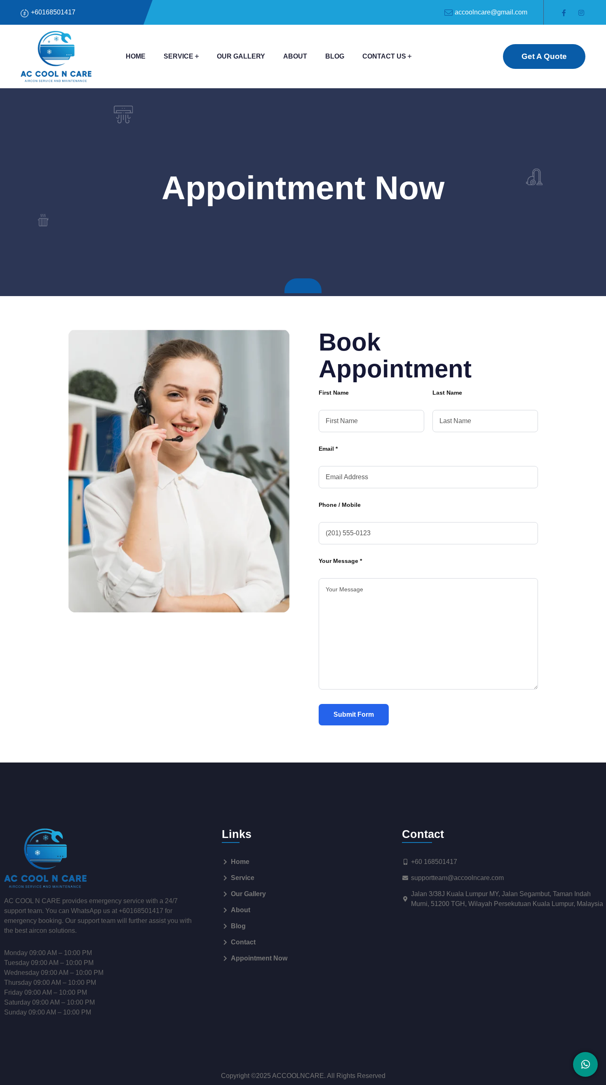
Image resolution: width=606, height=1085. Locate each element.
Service (178, 56)
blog (334, 56)
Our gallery (241, 56)
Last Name (447, 392)
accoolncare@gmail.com (491, 12)
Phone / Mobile (340, 504)
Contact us (384, 56)
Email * (328, 448)
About (295, 56)
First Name (334, 392)
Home (136, 56)
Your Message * (340, 561)
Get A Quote (544, 56)
